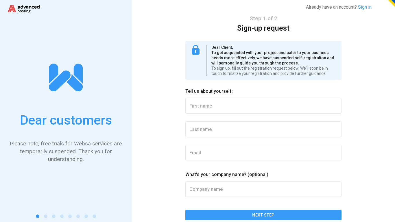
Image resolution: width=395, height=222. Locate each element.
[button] (37, 216)
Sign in (365, 7)
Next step (263, 215)
